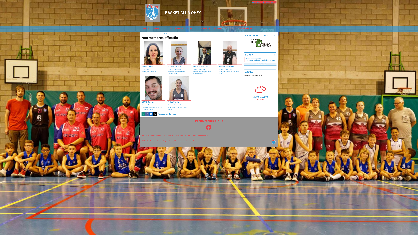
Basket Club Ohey (183, 13)
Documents (231, 28)
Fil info (249, 55)
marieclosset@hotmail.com (176, 71)
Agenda (249, 72)
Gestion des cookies (200, 135)
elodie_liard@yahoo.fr (149, 71)
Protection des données (151, 135)
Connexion (257, 2)
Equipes (178, 28)
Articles (168, 28)
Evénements (204, 28)
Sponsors (218, 28)
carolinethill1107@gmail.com (177, 107)
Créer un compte (271, 2)
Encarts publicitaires (256, 35)
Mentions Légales (183, 135)
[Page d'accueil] (152, 13)
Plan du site (168, 135)
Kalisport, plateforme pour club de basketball (181, 141)
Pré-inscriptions (246, 28)
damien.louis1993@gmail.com (151, 107)
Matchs (190, 28)
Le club (156, 28)
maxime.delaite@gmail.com (202, 71)
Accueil (146, 28)
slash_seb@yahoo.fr (225, 71)
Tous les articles (260, 64)
